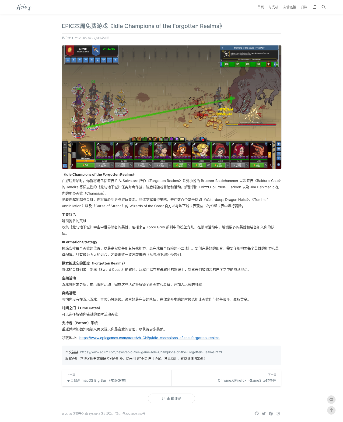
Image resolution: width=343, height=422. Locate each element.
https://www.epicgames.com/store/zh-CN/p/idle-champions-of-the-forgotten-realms (149, 338)
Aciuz (24, 7)
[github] (256, 413)
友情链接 (289, 7)
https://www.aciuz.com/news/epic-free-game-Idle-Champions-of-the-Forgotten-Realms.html (151, 352)
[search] (323, 7)
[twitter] (263, 413)
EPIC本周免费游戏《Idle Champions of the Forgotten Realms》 (143, 26)
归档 (304, 7)
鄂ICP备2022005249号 (130, 413)
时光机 (273, 7)
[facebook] (270, 413)
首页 (260, 7)
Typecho (94, 413)
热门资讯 (67, 38)
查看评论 (173, 398)
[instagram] (277, 413)
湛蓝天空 (78, 413)
